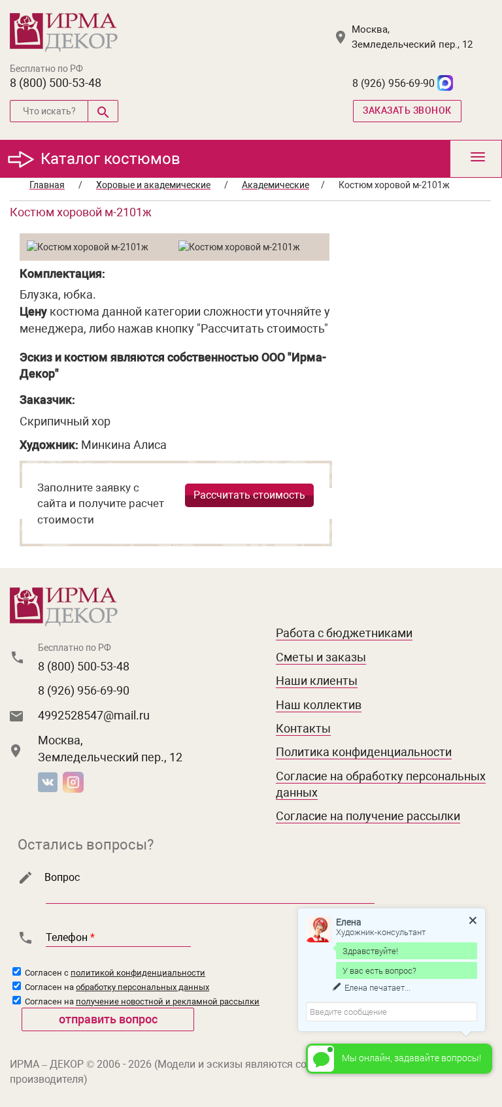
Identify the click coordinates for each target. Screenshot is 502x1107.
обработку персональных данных (142, 987)
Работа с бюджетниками (344, 633)
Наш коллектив (318, 705)
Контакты (303, 728)
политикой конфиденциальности (138, 973)
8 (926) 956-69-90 (393, 83)
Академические (275, 185)
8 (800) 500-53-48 (55, 83)
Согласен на (116, 987)
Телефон (70, 937)
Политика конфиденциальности (364, 752)
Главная (47, 185)
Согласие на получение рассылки (368, 816)
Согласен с (114, 973)
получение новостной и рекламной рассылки (167, 1001)
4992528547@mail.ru (94, 715)
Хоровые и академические (153, 185)
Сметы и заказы (321, 657)
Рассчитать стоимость (249, 495)
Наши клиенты (317, 680)
